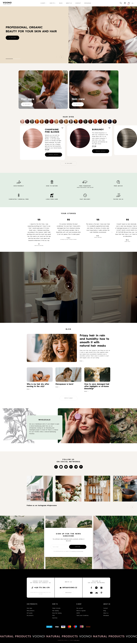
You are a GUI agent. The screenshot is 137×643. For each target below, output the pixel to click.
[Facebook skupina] (61, 467)
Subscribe (77, 546)
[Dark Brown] (114, 121)
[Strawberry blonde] (66, 121)
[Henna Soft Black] (85, 121)
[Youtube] (71, 467)
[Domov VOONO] (7, 3)
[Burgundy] (27, 121)
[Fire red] (51, 121)
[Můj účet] (125, 3)
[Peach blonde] (41, 121)
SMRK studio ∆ (76, 640)
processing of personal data (77, 551)
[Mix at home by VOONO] (75, 121)
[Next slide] (62, 57)
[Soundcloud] (76, 467)
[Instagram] (66, 467)
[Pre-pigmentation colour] (56, 121)
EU (132, 3)
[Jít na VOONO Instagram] (40, 500)
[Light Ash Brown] (61, 121)
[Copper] (37, 121)
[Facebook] (56, 467)
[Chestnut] (46, 121)
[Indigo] (109, 121)
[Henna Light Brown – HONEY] (104, 121)
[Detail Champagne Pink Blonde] (33, 138)
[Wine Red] (80, 121)
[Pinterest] (81, 467)
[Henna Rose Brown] (90, 121)
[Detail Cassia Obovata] (127, 138)
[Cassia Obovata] (32, 121)
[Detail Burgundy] (80, 138)
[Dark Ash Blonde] (70, 121)
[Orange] (95, 121)
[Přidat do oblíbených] (62, 128)
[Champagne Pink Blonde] (22, 121)
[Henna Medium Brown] (100, 121)
